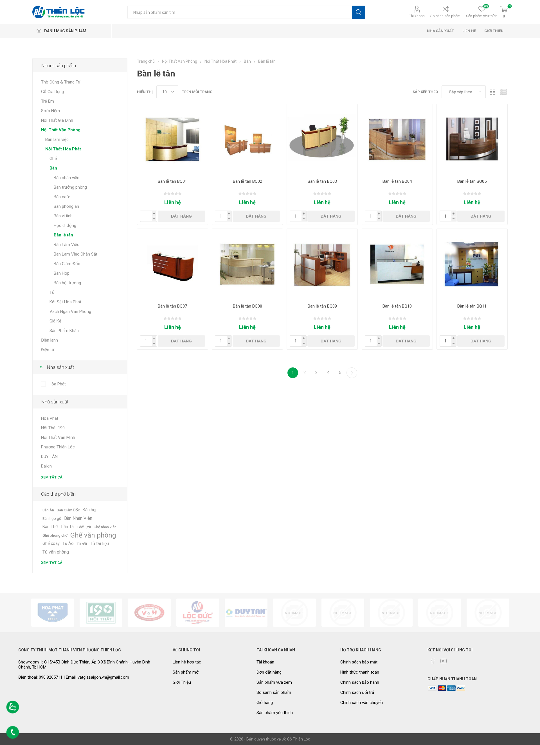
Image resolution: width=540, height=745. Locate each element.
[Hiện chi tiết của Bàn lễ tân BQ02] (247, 139)
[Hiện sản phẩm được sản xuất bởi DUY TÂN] (246, 613)
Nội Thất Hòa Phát (63, 149)
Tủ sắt (81, 543)
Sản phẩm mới (186, 672)
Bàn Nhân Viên (78, 518)
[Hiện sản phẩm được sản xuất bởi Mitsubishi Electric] (439, 613)
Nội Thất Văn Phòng (60, 129)
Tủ (52, 292)
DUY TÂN (49, 456)
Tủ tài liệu (99, 543)
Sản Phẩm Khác (64, 330)
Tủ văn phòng (55, 552)
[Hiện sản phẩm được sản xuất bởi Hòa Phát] (52, 613)
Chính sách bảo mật (358, 662)
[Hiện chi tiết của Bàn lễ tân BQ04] (397, 139)
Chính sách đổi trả (357, 692)
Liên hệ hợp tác (187, 662)
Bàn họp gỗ (51, 518)
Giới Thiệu (182, 682)
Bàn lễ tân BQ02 (247, 181)
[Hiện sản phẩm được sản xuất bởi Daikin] (294, 613)
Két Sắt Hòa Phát (65, 301)
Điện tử (47, 349)
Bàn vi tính (63, 215)
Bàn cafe (62, 196)
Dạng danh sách (503, 91)
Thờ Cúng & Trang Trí (60, 82)
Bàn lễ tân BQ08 (247, 306)
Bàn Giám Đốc (67, 263)
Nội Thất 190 (53, 427)
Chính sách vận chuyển (361, 702)
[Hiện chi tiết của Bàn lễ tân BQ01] (172, 139)
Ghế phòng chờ (55, 535)
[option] (52, 613)
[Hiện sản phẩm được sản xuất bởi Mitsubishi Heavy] (488, 613)
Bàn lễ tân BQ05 (472, 181)
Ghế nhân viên (105, 527)
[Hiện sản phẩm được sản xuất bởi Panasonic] (342, 613)
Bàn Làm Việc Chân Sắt (75, 254)
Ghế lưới (84, 527)
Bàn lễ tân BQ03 (322, 181)
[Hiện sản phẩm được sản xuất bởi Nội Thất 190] (101, 613)
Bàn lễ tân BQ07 (172, 306)
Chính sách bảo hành (359, 682)
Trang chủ (146, 61)
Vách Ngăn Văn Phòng (70, 311)
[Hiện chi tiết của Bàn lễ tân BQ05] (472, 139)
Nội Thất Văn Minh (58, 437)
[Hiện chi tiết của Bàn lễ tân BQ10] (397, 264)
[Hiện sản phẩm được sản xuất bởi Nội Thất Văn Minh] (149, 613)
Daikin (46, 466)
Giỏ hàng (264, 702)
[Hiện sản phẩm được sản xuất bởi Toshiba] (391, 613)
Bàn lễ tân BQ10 (397, 306)
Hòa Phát (57, 384)
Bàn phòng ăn (66, 206)
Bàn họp (90, 509)
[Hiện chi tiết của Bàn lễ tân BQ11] (472, 264)
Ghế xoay (51, 543)
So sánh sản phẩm (445, 16)
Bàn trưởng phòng (70, 187)
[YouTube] (443, 660)
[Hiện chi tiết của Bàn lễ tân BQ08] (247, 264)
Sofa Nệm (50, 110)
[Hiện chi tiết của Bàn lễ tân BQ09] (322, 264)
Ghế (53, 158)
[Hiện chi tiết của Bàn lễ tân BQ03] (322, 139)
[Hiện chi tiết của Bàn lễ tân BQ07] (172, 264)
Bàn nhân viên (66, 177)
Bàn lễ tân (63, 235)
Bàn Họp (61, 273)
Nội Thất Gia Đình (57, 120)
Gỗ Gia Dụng (52, 91)
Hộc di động (65, 225)
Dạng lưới (493, 91)
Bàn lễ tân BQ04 (397, 181)
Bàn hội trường (67, 282)
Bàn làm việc (57, 139)
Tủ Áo (68, 543)
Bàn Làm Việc (66, 244)
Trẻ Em (47, 101)
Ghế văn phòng (93, 535)
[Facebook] (432, 660)
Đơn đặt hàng (269, 672)
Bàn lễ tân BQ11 (472, 306)
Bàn (53, 168)
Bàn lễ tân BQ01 (172, 181)
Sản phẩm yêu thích (274, 712)
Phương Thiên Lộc (58, 447)
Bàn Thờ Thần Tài (58, 526)
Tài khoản (417, 16)
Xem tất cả (51, 477)
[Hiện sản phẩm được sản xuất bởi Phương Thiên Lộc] (197, 613)
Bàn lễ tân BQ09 (322, 306)
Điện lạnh (49, 340)
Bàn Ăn (48, 510)
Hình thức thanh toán (359, 672)
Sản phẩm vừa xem (274, 682)
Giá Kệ (55, 321)
